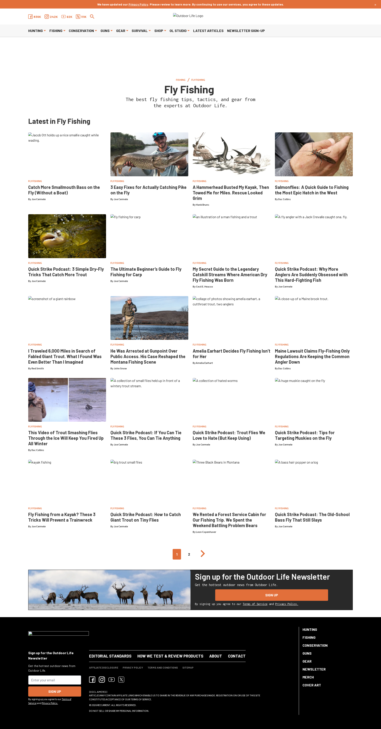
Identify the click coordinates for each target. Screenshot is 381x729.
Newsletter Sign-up (246, 30)
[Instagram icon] (102, 679)
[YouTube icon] (111, 679)
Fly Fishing (198, 80)
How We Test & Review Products (170, 656)
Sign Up (271, 595)
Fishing (55, 30)
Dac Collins (284, 199)
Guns (105, 30)
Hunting (35, 30)
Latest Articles (208, 30)
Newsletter (314, 669)
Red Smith (38, 368)
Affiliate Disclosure (103, 667)
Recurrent (103, 705)
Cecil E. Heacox (204, 287)
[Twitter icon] (121, 679)
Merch (308, 677)
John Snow (120, 368)
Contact (237, 656)
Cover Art (312, 685)
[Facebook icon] (92, 679)
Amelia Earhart (204, 363)
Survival (140, 30)
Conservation (81, 30)
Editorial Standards (110, 656)
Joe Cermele (39, 199)
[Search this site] (92, 16)
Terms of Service (255, 604)
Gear (120, 30)
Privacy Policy (138, 4)
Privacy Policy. (286, 604)
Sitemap (188, 667)
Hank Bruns (202, 205)
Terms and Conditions (163, 667)
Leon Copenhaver (206, 532)
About (215, 656)
